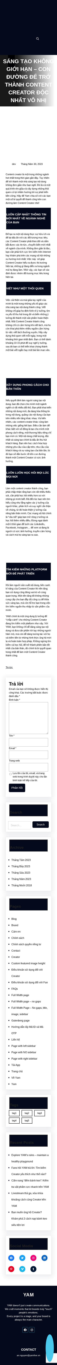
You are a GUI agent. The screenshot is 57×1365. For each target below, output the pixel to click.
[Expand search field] (37, 38)
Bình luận (14, 699)
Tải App (15, 1065)
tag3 (39, 1113)
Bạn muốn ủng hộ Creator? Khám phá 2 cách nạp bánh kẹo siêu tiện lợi (29, 1218)
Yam (13, 1084)
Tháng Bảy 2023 (20, 866)
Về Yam (15, 1077)
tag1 (14, 1113)
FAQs (14, 988)
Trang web (14, 760)
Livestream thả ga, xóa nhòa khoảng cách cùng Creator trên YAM (28, 1199)
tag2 (27, 1113)
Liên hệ (15, 1039)
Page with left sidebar (23, 1046)
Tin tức (9, 667)
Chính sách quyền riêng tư (26, 944)
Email (12, 748)
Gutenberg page (20, 1020)
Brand (14, 925)
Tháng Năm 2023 (21, 879)
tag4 (14, 1120)
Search (41, 824)
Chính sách (17, 938)
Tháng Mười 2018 (21, 885)
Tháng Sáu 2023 (20, 872)
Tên (11, 735)
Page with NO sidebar (23, 1052)
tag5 (27, 1120)
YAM (28, 13)
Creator (15, 957)
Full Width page (20, 995)
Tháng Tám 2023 (21, 860)
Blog (14, 919)
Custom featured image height (28, 963)
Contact (15, 950)
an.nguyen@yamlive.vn (28, 1355)
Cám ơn (16, 931)
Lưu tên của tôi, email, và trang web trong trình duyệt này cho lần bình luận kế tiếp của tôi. (30, 777)
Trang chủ (17, 1071)
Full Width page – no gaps (26, 1001)
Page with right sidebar (24, 1058)
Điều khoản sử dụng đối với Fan (29, 982)
